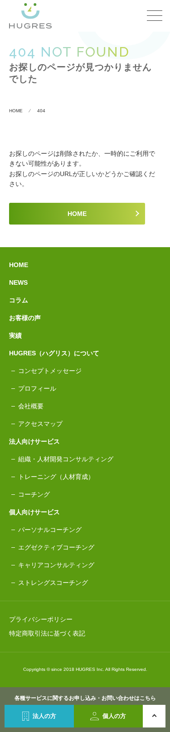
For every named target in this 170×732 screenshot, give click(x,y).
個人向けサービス (34, 512)
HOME (77, 213)
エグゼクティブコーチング (56, 547)
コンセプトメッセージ (50, 370)
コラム (18, 300)
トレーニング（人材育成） (56, 476)
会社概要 (31, 406)
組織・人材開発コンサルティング (65, 459)
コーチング (34, 494)
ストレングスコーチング (53, 582)
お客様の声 (25, 317)
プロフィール (37, 388)
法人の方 (44, 716)
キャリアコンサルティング (56, 565)
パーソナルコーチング (50, 529)
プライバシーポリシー (41, 619)
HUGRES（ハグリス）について (54, 353)
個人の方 (114, 716)
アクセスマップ (40, 423)
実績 (15, 335)
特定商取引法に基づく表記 (47, 633)
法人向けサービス (34, 441)
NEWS (18, 282)
